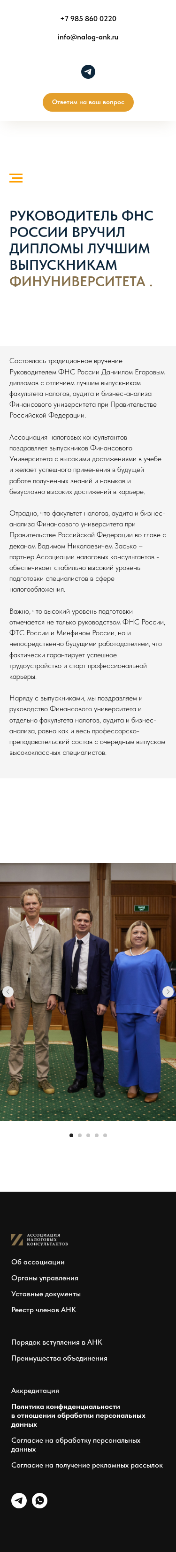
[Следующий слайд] (168, 991)
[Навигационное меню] (16, 178)
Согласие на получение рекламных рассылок (87, 1465)
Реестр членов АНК (43, 1309)
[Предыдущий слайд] (8, 991)
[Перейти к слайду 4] (97, 1135)
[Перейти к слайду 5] (105, 1135)
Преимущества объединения (59, 1358)
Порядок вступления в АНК (56, 1342)
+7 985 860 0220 (88, 18)
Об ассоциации (38, 1261)
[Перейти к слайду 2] (80, 1135)
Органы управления (44, 1277)
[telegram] (88, 72)
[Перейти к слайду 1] (71, 1135)
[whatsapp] (39, 1506)
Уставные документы (46, 1293)
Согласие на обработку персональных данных (75, 1444)
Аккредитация (35, 1390)
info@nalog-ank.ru (88, 36)
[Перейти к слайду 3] (88, 1135)
